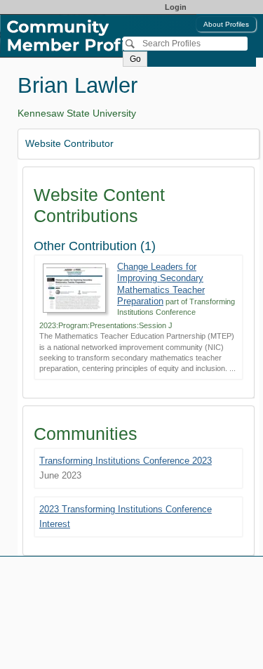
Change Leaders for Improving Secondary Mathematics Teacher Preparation (161, 283)
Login (176, 7)
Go (135, 59)
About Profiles (226, 24)
